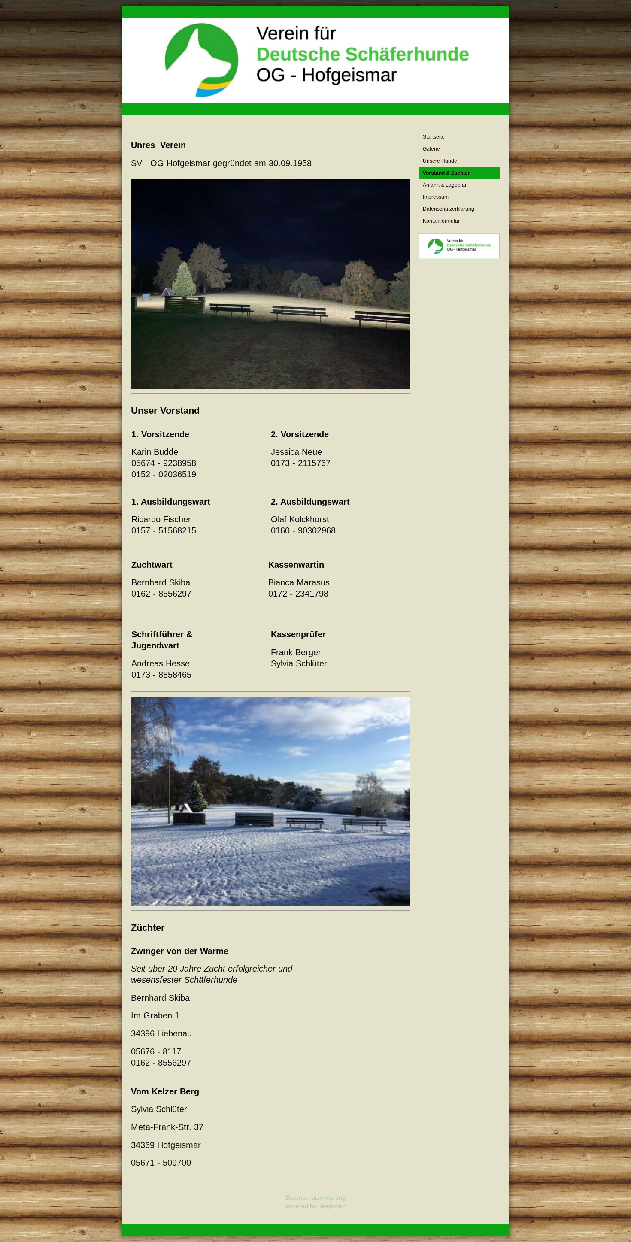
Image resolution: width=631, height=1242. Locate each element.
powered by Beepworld (316, 1206)
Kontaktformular (441, 221)
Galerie (431, 149)
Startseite (434, 137)
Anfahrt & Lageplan (445, 185)
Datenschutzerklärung (448, 209)
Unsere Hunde (440, 161)
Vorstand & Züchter (446, 173)
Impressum (436, 197)
